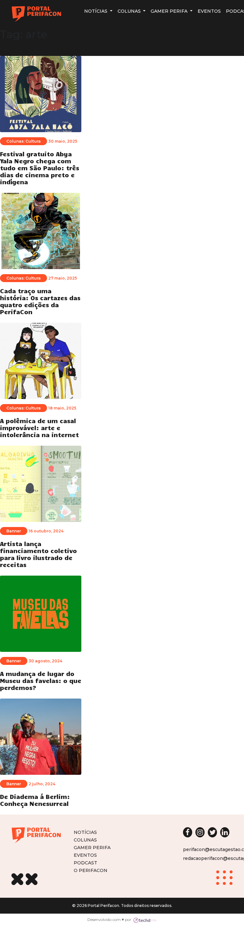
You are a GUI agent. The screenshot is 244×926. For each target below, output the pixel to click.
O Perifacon (90, 870)
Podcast (85, 862)
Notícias (96, 11)
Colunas (130, 11)
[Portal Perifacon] (36, 14)
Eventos (209, 11)
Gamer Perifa (170, 11)
